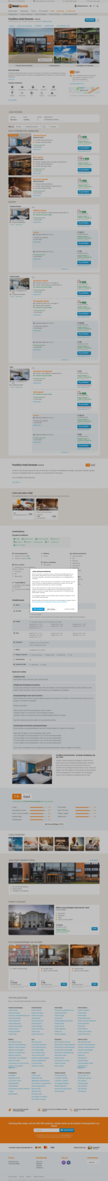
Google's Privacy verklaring (60, 601)
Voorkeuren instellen (70, 609)
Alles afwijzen (51, 609)
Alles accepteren (38, 609)
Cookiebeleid (47, 601)
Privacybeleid (37, 601)
